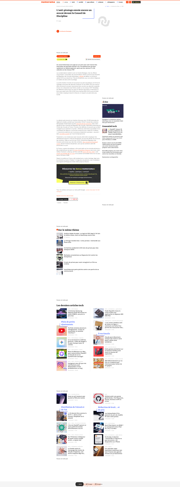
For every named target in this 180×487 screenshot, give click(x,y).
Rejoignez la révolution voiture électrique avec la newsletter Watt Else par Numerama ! (112, 121)
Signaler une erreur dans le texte (65, 196)
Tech (108, 6)
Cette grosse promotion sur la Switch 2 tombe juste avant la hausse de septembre (114, 351)
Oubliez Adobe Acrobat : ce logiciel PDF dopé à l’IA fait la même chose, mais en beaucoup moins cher (82, 234)
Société (66, 202)
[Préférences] (130, 2)
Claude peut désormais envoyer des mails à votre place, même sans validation (113, 339)
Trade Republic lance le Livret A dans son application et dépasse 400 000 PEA (114, 313)
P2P (122, 6)
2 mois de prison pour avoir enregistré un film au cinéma (80, 263)
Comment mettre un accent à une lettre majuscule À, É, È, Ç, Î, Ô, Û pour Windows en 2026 (112, 138)
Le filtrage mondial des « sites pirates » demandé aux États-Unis (82, 241)
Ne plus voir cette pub (62, 52)
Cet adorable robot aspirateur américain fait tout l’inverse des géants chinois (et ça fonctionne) (113, 451)
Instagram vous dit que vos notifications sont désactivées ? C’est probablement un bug (77, 366)
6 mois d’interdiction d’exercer (82, 150)
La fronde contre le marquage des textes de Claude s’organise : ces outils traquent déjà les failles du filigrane (76, 451)
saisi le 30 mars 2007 (89, 152)
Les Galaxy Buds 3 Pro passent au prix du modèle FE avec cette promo (114, 415)
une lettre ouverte (64, 134)
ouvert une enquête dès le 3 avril (66, 153)
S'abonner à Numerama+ (77, 182)
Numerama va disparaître (110, 157)
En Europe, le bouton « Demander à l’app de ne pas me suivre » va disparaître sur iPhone (113, 439)
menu (58, 2)
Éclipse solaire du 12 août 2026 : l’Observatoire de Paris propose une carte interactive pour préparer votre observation (112, 145)
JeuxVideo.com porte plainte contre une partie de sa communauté (81, 270)
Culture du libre (115, 6)
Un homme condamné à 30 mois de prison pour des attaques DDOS (81, 248)
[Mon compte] (127, 2)
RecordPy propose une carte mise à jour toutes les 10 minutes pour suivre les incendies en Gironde (112, 152)
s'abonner (137, 2)
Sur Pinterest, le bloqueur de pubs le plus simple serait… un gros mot (76, 438)
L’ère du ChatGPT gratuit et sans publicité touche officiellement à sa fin (77, 426)
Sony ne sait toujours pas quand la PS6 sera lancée (76, 397)
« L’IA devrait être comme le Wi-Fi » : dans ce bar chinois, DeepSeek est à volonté (77, 415)
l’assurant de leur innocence (84, 124)
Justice (59, 202)
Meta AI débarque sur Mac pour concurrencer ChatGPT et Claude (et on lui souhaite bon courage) (77, 354)
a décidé (81, 76)
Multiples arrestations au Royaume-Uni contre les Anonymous (81, 256)
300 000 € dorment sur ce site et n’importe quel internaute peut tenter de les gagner (113, 363)
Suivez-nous (97, 56)
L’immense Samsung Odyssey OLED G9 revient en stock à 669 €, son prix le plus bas (77, 313)
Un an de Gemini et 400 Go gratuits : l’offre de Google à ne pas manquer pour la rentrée (77, 342)
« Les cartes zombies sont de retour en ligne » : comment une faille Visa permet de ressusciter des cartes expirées (113, 325)
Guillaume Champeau (66, 31)
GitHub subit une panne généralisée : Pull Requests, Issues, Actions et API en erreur (114, 398)
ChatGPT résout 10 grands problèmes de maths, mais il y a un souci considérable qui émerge (115, 131)
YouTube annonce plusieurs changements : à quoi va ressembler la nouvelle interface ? (77, 330)
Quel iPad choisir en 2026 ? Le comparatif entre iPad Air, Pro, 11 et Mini (114, 426)
